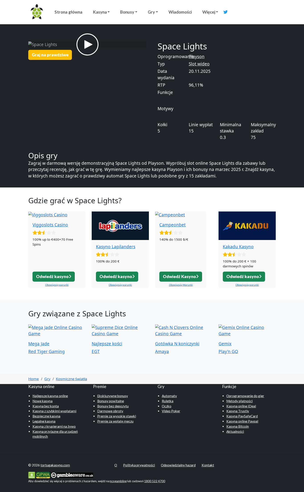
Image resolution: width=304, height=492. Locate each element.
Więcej (208, 11)
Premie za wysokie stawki (116, 416)
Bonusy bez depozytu (113, 406)
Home (33, 378)
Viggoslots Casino (50, 225)
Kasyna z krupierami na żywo (54, 426)
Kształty (252, 109)
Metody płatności (239, 401)
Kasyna (100, 11)
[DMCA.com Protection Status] (31, 475)
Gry (151, 11)
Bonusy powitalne (110, 401)
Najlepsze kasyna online (50, 396)
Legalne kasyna (43, 421)
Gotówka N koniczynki (177, 344)
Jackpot (236, 93)
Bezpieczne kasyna (46, 416)
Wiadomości (180, 11)
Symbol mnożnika (259, 93)
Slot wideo (199, 64)
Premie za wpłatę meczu (115, 421)
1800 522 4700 (154, 481)
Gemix (225, 344)
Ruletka (167, 401)
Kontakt (208, 465)
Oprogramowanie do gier (245, 396)
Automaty (169, 396)
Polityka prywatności (139, 465)
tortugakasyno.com (55, 465)
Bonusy (127, 11)
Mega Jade (38, 344)
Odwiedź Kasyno (179, 276)
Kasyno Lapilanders (115, 247)
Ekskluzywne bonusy (112, 396)
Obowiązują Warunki (181, 284)
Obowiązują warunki (57, 284)
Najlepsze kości (107, 344)
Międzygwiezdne (229, 109)
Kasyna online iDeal (241, 406)
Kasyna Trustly (237, 411)
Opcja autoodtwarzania (208, 93)
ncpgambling (118, 481)
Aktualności (235, 431)
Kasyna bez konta (45, 406)
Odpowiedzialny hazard (178, 465)
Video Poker (171, 411)
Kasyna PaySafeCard (242, 416)
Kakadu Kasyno (238, 247)
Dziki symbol (236, 100)
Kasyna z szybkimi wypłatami (54, 411)
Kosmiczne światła (71, 378)
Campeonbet (172, 225)
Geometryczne (201, 109)
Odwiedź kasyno (52, 276)
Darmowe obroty (110, 411)
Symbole (197, 116)
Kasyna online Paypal (242, 421)
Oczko (166, 406)
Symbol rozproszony (206, 100)
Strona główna (68, 11)
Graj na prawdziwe (50, 54)
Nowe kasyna (42, 401)
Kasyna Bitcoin (237, 426)
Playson (197, 56)
